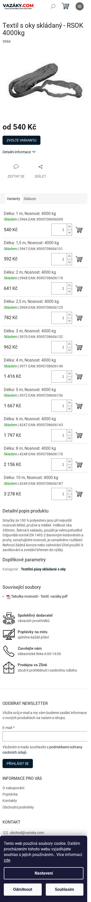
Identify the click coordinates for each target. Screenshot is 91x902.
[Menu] (80, 6)
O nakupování (13, 788)
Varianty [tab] (13, 199)
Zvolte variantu (21, 140)
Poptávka (10, 794)
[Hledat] (53, 6)
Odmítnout (22, 889)
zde (7, 860)
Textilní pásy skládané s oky (43, 569)
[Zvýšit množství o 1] (69, 227)
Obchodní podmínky (18, 807)
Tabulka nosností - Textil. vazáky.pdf (39, 596)
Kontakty (10, 801)
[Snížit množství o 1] (69, 233)
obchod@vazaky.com (27, 833)
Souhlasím (64, 889)
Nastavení (44, 873)
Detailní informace (17, 152)
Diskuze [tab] (30, 199)
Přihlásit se (18, 763)
